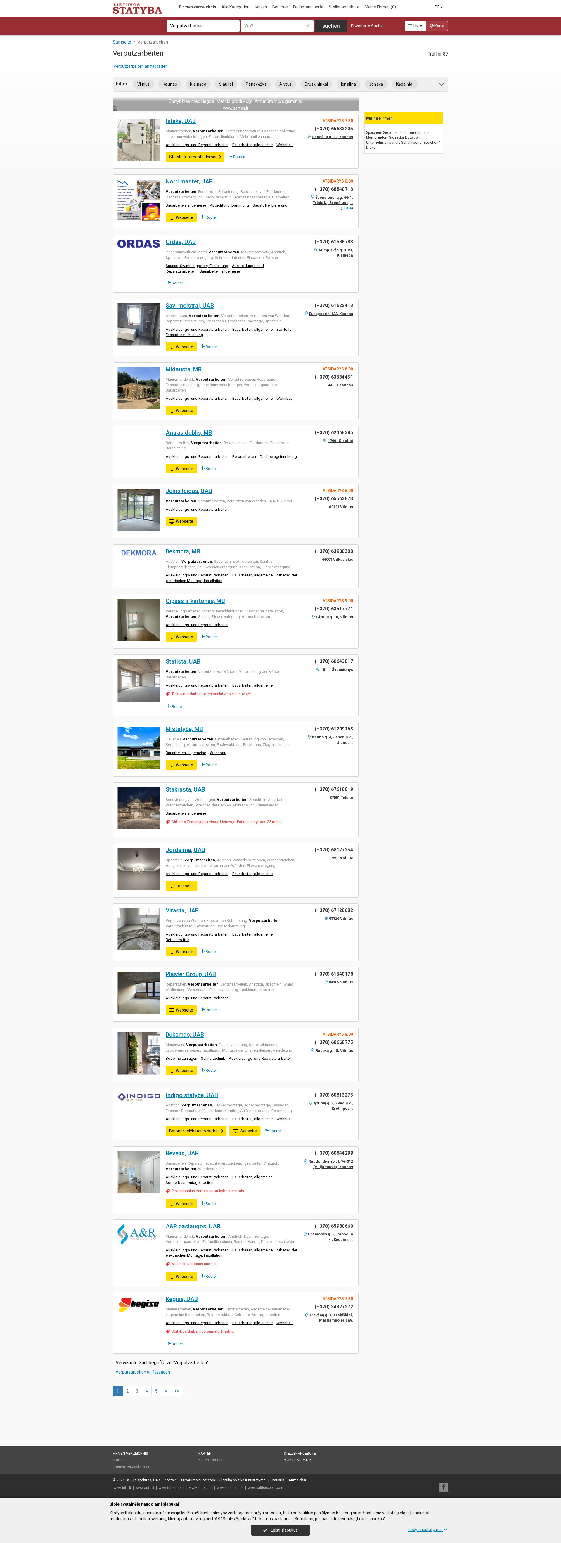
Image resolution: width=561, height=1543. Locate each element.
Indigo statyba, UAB (192, 1095)
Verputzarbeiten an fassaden (140, 66)
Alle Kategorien (235, 7)
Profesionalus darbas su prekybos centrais (208, 1191)
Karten (261, 7)
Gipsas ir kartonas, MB (195, 601)
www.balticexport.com (265, 1488)
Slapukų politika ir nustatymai (242, 1480)
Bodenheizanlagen (181, 1058)
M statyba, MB (184, 728)
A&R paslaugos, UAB (193, 1226)
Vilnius (143, 84)
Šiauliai (226, 84)
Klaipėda (198, 84)
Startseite (121, 1460)
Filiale (347, 208)
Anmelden (297, 1480)
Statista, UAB (183, 661)
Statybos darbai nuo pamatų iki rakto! (203, 1331)
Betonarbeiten (244, 456)
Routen (238, 157)
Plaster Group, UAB (191, 974)
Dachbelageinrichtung (278, 456)
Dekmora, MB (183, 551)
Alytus (285, 84)
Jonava (376, 84)
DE (438, 7)
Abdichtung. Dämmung (229, 205)
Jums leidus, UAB (189, 490)
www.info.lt (122, 1488)
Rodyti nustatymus (425, 1529)
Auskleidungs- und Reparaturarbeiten (197, 145)
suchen (331, 26)
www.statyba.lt (200, 1488)
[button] (442, 85)
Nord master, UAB (189, 181)
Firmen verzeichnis (197, 7)
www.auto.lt (145, 1488)
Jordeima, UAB (185, 849)
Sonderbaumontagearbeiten (189, 1182)
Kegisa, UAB (182, 1299)
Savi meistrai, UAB (190, 305)
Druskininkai (316, 84)
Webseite (184, 217)
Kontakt (171, 1480)
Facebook (185, 886)
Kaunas (170, 84)
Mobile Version (298, 1460)
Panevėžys (256, 84)
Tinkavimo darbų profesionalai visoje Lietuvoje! (211, 694)
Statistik (277, 1480)
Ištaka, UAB (181, 120)
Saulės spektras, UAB (143, 1480)
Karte (439, 26)
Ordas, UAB (181, 241)
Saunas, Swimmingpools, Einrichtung (197, 266)
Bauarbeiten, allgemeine (252, 145)
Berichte (280, 7)
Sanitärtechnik (213, 1058)
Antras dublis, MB (189, 432)
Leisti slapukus (284, 1530)
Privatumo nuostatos (198, 1480)
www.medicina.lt (230, 1488)
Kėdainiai (404, 84)
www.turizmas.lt (172, 1488)
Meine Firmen (380, 7)
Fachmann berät (308, 7)
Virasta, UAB (182, 910)
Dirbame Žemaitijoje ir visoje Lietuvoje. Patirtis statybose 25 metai (226, 822)
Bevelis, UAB (182, 1153)
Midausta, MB (184, 369)
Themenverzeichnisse (131, 1466)
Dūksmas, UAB (185, 1034)
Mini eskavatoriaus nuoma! (194, 1264)
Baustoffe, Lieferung (270, 205)
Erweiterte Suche (367, 26)
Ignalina (348, 84)
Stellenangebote (344, 7)
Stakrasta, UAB (185, 789)
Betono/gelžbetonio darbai (194, 1131)
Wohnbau (284, 145)
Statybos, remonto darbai (192, 157)
